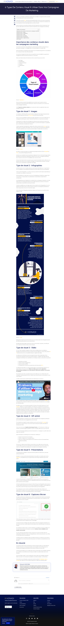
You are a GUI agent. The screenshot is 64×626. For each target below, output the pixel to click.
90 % (25, 20)
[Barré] (23, 583)
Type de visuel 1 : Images (21, 32)
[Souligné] (21, 583)
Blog (39, 1)
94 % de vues (30, 115)
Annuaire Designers (36, 608)
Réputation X (21, 99)
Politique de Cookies (35, 623)
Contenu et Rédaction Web (24, 600)
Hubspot (21, 149)
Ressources (44, 1)
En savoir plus (4, 621)
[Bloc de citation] (27, 583)
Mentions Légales (28, 623)
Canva (45, 126)
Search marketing (22, 605)
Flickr (17, 152)
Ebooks (34, 603)
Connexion (47, 577)
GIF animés (44, 422)
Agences (34, 600)
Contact (48, 602)
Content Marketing (23, 603)
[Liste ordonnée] (24, 583)
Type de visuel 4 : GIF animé (22, 35)
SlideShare (18, 457)
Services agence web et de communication (23, 1)
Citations (34, 605)
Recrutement (22, 607)
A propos (48, 600)
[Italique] (20, 583)
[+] (32, 583)
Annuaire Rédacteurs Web (37, 607)
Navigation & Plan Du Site (51, 605)
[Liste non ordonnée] (25, 583)
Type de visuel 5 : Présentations (22, 36)
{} (30, 583)
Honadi (20, 337)
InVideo (46, 400)
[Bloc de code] (28, 583)
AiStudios (18, 406)
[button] (14, 16)
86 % (42, 365)
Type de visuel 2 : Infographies (22, 33)
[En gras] (19, 583)
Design (21, 602)
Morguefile (46, 151)
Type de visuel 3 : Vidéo (21, 34)
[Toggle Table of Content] (38, 30)
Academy (35, 1)
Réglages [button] (3, 623)
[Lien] (29, 583)
